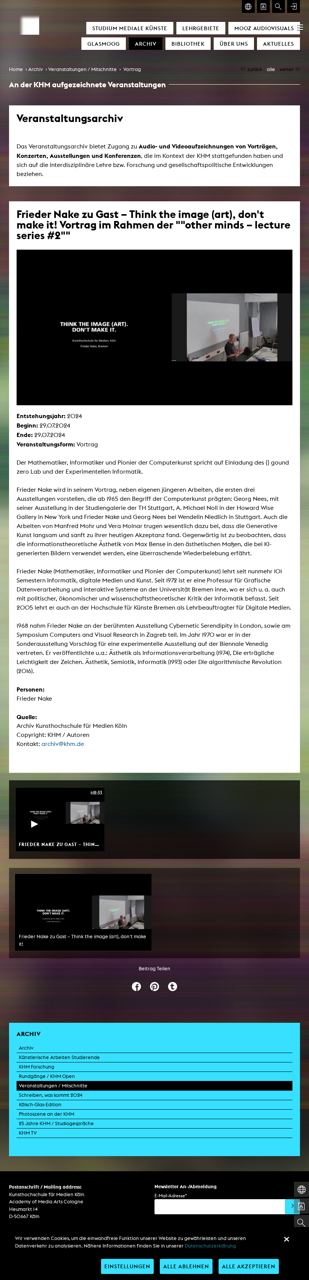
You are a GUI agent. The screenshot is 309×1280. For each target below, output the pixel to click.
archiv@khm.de (62, 743)
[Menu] (300, 27)
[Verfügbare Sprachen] (248, 6)
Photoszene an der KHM (46, 1114)
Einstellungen (127, 1266)
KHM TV (28, 1133)
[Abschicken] (292, 1206)
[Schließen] (286, 1239)
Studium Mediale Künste (129, 28)
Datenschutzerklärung (210, 1246)
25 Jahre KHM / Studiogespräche (56, 1123)
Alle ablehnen (186, 1266)
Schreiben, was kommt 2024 (51, 1095)
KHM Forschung (36, 1067)
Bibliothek (188, 43)
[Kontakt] (263, 6)
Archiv (145, 43)
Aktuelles (278, 43)
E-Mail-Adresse (170, 1195)
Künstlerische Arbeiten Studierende (59, 1057)
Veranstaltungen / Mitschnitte (82, 69)
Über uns (234, 43)
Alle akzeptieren (248, 1266)
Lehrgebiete (200, 28)
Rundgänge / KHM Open (47, 1076)
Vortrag (132, 69)
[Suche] (278, 6)
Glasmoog (103, 43)
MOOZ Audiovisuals (264, 28)
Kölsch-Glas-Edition (40, 1104)
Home (16, 69)
